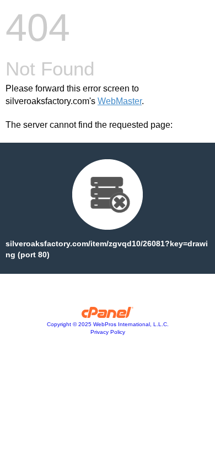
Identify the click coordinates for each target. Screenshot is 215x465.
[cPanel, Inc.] (108, 315)
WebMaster (120, 101)
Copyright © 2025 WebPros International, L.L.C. (108, 324)
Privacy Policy (107, 332)
